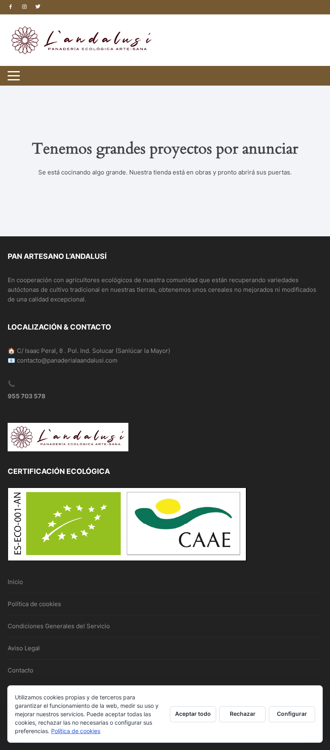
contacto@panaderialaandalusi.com (67, 360)
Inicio (15, 582)
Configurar (292, 713)
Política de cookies (34, 604)
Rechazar (243, 713)
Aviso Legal (24, 648)
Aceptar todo (193, 713)
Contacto (20, 670)
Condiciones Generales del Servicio (59, 626)
